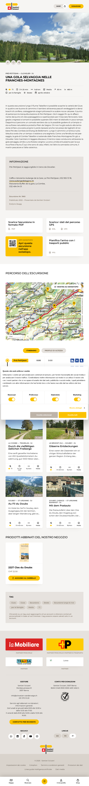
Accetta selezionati (44, 415)
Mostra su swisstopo (67, 287)
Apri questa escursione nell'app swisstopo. (25, 247)
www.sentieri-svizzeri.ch (82, 306)
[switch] (33, 399)
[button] (44, 37)
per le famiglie (15, 93)
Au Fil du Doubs (18, 503)
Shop (58, 6)
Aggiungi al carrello (25, 578)
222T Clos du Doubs (20, 567)
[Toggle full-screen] (9, 297)
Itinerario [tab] (31, 351)
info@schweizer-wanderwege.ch (24, 696)
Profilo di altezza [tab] (54, 351)
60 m (59, 89)
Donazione (76, 6)
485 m (69, 89)
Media (49, 89)
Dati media (60, 769)
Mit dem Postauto (60, 505)
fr (65, 736)
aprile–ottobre (44, 93)
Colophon (33, 765)
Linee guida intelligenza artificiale (38, 769)
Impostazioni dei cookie (16, 765)
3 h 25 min (23, 89)
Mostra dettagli (76, 408)
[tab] (75, 60)
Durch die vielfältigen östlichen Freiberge (21, 447)
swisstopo (82, 318)
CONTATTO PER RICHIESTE (24, 722)
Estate (29, 93)
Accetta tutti (72, 415)
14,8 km (37, 89)
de (57, 736)
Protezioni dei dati (75, 765)
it (73, 736)
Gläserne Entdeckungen (63, 446)
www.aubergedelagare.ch (21, 181)
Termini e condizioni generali (52, 765)
